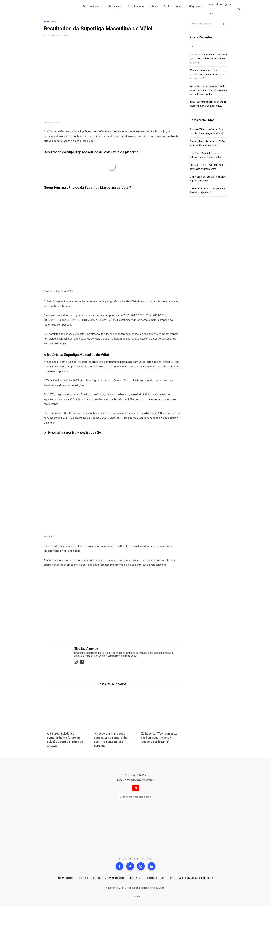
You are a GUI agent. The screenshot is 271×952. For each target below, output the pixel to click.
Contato (134, 878)
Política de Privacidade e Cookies (192, 878)
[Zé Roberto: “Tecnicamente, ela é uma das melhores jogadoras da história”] (159, 713)
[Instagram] (141, 866)
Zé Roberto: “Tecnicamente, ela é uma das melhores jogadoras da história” (159, 737)
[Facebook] (119, 866)
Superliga (50, 22)
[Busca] (238, 9)
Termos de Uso (155, 878)
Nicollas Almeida (86, 648)
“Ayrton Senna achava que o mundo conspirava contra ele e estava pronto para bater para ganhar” (208, 90)
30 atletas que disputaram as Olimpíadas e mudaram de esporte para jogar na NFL (207, 74)
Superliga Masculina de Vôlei (90, 131)
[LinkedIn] (151, 866)
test (192, 46)
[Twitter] (130, 866)
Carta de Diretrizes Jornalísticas (101, 878)
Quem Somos (65, 878)
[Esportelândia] (59, 9)
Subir (136, 897)
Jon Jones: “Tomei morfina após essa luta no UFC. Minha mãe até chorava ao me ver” (208, 58)
